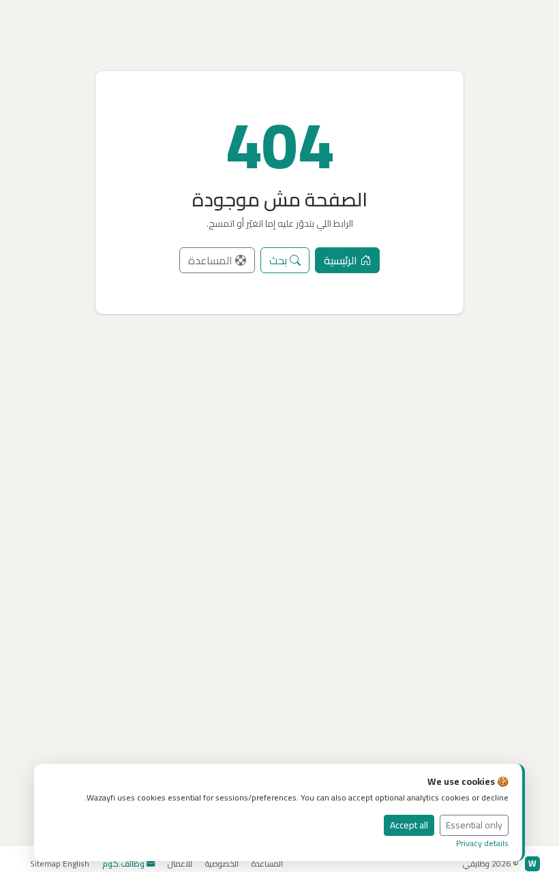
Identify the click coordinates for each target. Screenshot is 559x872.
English (76, 863)
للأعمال (180, 863)
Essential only (474, 825)
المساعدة (211, 260)
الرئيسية (342, 260)
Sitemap (45, 863)
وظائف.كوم (123, 863)
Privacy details (482, 843)
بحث (279, 260)
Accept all (409, 825)
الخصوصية (222, 863)
